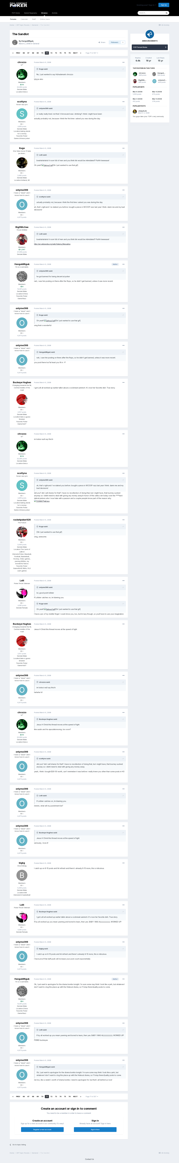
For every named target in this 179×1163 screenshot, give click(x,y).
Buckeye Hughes (22, 382)
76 (70, 53)
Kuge (22, 148)
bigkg (22, 863)
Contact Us (89, 1159)
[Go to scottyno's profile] (21, 113)
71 (47, 53)
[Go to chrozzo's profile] (21, 74)
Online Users (45, 19)
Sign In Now (95, 1129)
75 (65, 53)
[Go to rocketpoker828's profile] (21, 531)
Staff (34, 19)
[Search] (166, 13)
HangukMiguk (27, 41)
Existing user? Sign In (146, 5)
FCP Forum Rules (140, 47)
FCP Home (16, 13)
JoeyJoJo (142, 111)
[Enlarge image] (47, 165)
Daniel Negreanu (30, 13)
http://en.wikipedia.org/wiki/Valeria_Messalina (52, 244)
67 (28, 53)
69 (38, 53)
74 (60, 53)
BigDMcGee (21, 227)
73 (56, 53)
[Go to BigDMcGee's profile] (21, 239)
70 (42, 53)
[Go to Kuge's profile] (21, 162)
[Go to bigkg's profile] (21, 875)
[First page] (13, 53)
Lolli (22, 580)
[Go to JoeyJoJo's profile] (135, 112)
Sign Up (164, 5)
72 (51, 53)
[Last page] (80, 53)
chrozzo (22, 62)
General (36, 44)
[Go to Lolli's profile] (21, 592)
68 (33, 53)
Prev (18, 53)
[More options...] (123, 62)
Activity (54, 13)
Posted (42, 62)
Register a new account (42, 1129)
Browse (44, 13)
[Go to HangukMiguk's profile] (15, 42)
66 (24, 53)
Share (102, 42)
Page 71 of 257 (91, 53)
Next (75, 53)
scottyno (22, 101)
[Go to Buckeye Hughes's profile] (21, 399)
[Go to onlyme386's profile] (21, 204)
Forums (13, 19)
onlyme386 (22, 190)
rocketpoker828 (22, 519)
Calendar (24, 19)
